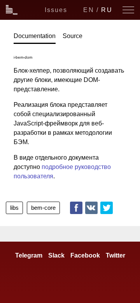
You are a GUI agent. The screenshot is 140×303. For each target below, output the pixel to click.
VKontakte (91, 208)
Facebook (76, 208)
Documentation (35, 36)
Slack (56, 255)
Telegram (28, 255)
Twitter (106, 208)
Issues (56, 10)
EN (88, 10)
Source (72, 36)
